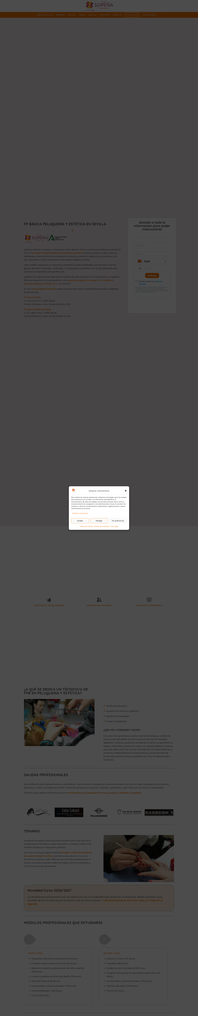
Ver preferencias (118, 521)
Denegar (99, 521)
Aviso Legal (114, 526)
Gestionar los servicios (80, 513)
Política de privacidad (101, 526)
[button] (126, 491)
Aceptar (80, 521)
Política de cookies (86, 526)
